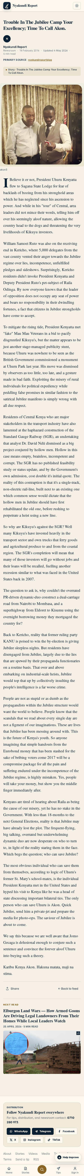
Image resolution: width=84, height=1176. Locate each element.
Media (46, 1153)
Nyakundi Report (15, 47)
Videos (33, 1153)
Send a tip (22, 1159)
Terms (7, 1159)
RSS (36, 1159)
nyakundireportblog (40, 59)
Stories (19, 1153)
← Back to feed (68, 988)
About (7, 1153)
